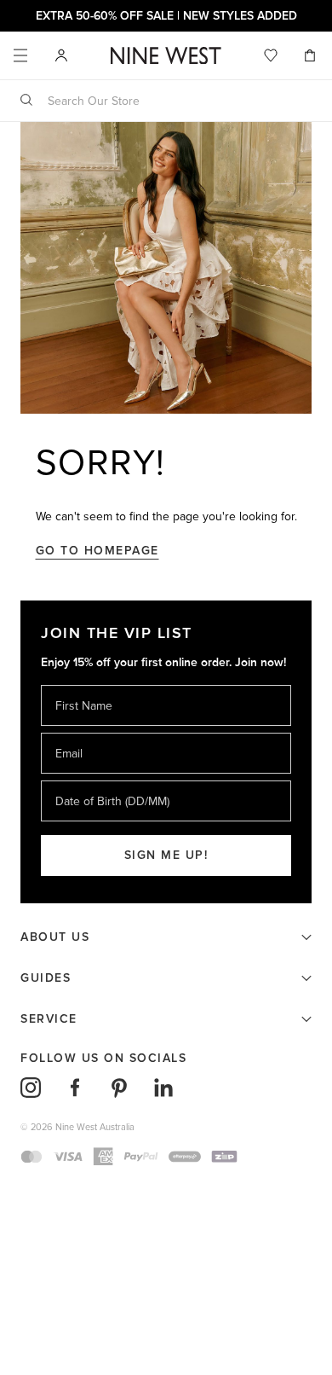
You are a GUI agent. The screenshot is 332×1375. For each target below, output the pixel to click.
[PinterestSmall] (119, 1087)
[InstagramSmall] (30, 1087)
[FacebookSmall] (74, 1087)
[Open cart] (311, 55)
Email (70, 732)
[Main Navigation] (20, 55)
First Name (83, 684)
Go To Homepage (97, 550)
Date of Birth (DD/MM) (105, 780)
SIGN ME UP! (166, 855)
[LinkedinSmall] (163, 1087)
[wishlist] (270, 55)
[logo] (166, 56)
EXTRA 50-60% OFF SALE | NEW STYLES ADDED (166, 16)
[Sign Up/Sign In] (61, 54)
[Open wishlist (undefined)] (270, 55)
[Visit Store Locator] (61, 55)
